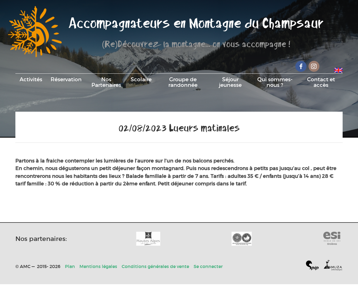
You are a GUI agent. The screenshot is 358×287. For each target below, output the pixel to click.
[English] (338, 69)
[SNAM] (242, 239)
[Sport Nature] (331, 239)
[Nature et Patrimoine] (148, 239)
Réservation (66, 79)
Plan (70, 266)
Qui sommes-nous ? (275, 82)
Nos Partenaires (106, 82)
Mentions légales (98, 266)
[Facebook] (301, 66)
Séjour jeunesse (230, 82)
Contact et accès (321, 82)
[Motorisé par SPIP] (314, 266)
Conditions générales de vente (155, 266)
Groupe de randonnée (182, 82)
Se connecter (208, 266)
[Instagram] (314, 66)
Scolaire (141, 79)
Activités (31, 79)
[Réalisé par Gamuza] (333, 266)
